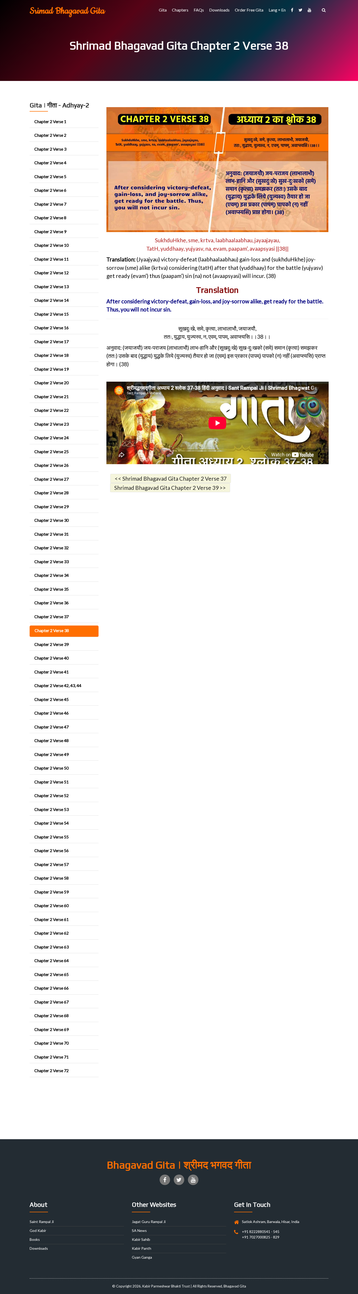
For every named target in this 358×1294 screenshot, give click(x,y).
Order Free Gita (249, 9)
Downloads (219, 9)
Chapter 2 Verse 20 (51, 382)
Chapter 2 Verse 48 (51, 740)
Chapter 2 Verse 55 (51, 836)
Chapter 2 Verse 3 (50, 148)
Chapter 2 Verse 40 (51, 657)
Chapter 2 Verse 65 (51, 974)
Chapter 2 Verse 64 (51, 960)
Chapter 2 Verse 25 (51, 451)
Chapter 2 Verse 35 (51, 588)
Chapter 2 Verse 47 (51, 726)
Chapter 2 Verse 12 (51, 272)
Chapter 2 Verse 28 (51, 492)
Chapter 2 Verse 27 (51, 478)
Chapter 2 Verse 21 (51, 396)
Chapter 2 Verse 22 (51, 410)
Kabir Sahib (141, 1239)
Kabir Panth (141, 1248)
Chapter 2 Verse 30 (51, 520)
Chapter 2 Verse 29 (51, 506)
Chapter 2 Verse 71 (51, 1056)
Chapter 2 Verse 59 (51, 891)
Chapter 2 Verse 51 (51, 781)
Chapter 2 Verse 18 (51, 355)
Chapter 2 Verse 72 (51, 1070)
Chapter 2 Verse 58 (51, 877)
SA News (139, 1230)
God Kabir (38, 1230)
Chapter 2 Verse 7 (50, 203)
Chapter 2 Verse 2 (50, 135)
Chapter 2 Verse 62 (51, 932)
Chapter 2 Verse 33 (51, 561)
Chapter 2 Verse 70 (51, 1042)
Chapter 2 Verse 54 (51, 822)
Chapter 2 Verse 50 (51, 767)
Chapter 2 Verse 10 (51, 245)
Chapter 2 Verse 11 (51, 258)
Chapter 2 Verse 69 (51, 1029)
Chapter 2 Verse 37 (51, 616)
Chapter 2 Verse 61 (51, 919)
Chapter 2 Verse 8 (50, 217)
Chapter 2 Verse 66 (51, 987)
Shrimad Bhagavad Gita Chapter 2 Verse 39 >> (170, 487)
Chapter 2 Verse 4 (50, 162)
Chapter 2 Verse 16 (51, 327)
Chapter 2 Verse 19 (51, 368)
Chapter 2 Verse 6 (50, 190)
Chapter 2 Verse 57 (51, 864)
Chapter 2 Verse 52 (51, 795)
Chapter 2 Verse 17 (51, 341)
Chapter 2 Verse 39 (51, 644)
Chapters (180, 9)
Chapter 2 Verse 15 (51, 313)
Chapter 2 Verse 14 (51, 300)
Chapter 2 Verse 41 (51, 671)
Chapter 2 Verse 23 (51, 423)
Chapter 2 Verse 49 (51, 754)
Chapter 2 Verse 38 (52, 630)
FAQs (199, 9)
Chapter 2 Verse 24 (51, 437)
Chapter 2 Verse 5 (50, 176)
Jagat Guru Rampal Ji (149, 1221)
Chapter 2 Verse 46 (51, 712)
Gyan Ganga (142, 1257)
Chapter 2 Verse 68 (51, 1015)
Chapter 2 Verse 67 (51, 1001)
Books (35, 1239)
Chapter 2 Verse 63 (51, 946)
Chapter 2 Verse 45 (51, 699)
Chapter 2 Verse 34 (51, 575)
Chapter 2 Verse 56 (51, 850)
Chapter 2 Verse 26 (51, 465)
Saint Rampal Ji (42, 1221)
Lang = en (277, 9)
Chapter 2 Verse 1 (50, 121)
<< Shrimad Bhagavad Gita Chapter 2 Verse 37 (171, 478)
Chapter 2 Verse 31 (51, 533)
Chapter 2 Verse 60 (51, 905)
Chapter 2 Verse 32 (51, 547)
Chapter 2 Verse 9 (50, 231)
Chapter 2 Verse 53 (51, 809)
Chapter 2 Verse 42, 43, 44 (57, 685)
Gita (163, 9)
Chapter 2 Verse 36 (51, 602)
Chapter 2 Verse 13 (51, 286)
